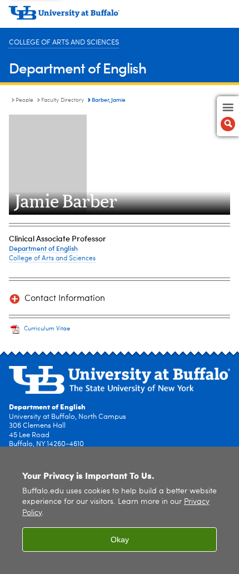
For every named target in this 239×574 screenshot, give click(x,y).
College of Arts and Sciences (64, 42)
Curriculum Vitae (47, 329)
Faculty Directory (62, 100)
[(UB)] (119, 16)
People (24, 100)
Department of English (77, 67)
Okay (120, 539)
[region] (119, 510)
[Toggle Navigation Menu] (228, 116)
